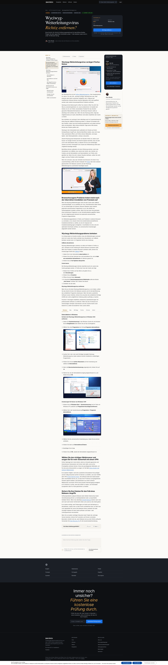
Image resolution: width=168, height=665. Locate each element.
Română (74, 575)
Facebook (47, 649)
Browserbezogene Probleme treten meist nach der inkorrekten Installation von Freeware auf (52, 65)
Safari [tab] (93, 310)
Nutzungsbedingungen (102, 642)
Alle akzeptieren (126, 663)
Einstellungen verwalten (150, 663)
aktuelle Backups (86, 500)
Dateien (75, 2)
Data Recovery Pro (75, 521)
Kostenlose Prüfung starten (94, 621)
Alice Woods (51, 41)
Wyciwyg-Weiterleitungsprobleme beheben (51, 71)
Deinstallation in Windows (50, 75)
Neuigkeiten (58, 2)
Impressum (100, 651)
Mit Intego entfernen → (107, 30)
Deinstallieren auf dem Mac (52, 79)
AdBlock (77, 251)
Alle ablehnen (137, 663)
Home (46, 10)
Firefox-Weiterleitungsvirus (82, 94)
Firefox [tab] (82, 310)
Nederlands (75, 568)
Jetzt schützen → (113, 82)
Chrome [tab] (88, 310)
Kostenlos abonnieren (113, 125)
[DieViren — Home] (50, 2)
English (47, 568)
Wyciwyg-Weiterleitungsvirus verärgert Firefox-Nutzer (52, 59)
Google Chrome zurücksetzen (50, 95)
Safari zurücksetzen (51, 97)
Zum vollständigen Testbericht (113, 86)
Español (100, 572)
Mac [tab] (70, 310)
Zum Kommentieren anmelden (93, 550)
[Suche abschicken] (100, 2)
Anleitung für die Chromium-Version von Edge (51, 87)
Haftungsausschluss (102, 646)
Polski (99, 568)
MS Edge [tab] (76, 310)
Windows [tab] (65, 310)
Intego (88, 161)
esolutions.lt (56, 647)
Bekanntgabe (100, 649)
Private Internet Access (73, 476)
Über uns (100, 639)
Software (70, 2)
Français (47, 572)
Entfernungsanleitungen (55, 10)
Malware (64, 2)
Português (74, 572)
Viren (73, 639)
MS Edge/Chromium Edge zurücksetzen (51, 83)
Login (120, 2)
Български (101, 575)
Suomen (47, 575)
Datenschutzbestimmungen (103, 644)
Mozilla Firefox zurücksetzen (50, 91)
